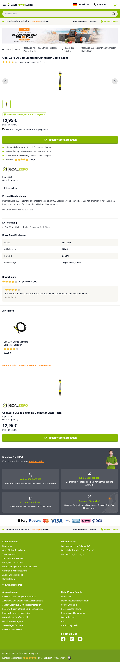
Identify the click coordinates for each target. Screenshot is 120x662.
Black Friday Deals (69, 625)
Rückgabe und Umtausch (13, 562)
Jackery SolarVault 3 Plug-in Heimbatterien (21, 605)
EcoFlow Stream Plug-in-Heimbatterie (19, 596)
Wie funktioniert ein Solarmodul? (75, 546)
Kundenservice (80, 21)
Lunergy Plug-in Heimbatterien (16, 613)
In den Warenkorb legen (63, 139)
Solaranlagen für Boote (12, 625)
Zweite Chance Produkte (13, 575)
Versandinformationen (12, 558)
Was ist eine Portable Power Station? (77, 550)
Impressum (66, 596)
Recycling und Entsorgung (73, 613)
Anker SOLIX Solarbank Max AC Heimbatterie (22, 601)
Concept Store (8, 579)
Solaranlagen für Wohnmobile (15, 617)
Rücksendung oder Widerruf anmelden (19, 566)
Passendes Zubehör (69, 49)
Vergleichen (11, 188)
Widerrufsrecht (68, 617)
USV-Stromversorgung (12, 621)
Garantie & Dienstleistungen (15, 571)
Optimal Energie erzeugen (72, 554)
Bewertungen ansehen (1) (30, 62)
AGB (63, 621)
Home (17, 49)
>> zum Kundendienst (12, 585)
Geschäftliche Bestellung (13, 550)
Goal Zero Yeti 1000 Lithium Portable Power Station (40, 49)
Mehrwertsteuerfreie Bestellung (75, 601)
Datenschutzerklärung (71, 609)
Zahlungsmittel (9, 554)
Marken (93, 21)
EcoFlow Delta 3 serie (12, 629)
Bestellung (7, 546)
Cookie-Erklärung (69, 605)
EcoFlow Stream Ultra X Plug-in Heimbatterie (22, 609)
